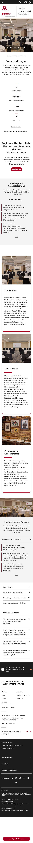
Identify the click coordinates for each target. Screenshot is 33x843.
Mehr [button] (27, 74)
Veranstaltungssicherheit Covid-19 (14, 603)
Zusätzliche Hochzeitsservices (11, 539)
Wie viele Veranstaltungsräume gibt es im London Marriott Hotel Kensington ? (14, 621)
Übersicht (4, 692)
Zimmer (3, 698)
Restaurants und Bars (7, 707)
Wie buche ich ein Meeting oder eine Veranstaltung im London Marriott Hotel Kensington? (15, 653)
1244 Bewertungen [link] (10, 16)
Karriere (17, 799)
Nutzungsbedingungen (7, 801)
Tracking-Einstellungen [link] (7, 799)
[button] (19, 2)
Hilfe (27, 810)
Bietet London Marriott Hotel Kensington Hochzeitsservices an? (14, 643)
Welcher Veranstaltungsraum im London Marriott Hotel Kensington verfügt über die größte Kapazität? (14, 632)
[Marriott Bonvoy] (27, 2)
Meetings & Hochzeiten (23, 695)
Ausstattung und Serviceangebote (15, 131)
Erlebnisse (19, 692)
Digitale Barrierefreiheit (7, 808)
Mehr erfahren (16, 199)
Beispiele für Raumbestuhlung (13, 592)
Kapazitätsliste (16, 127)
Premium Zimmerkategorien (6, 703)
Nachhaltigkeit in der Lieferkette (9, 810)
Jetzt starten (16, 169)
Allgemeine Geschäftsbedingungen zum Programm (14, 803)
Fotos (3, 695)
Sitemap (22, 810)
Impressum (19, 698)
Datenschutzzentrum (6, 806)
